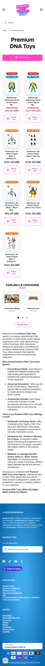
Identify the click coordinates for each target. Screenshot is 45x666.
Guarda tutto (22, 324)
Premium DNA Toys (11, 95)
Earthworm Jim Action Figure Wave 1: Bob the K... (33, 155)
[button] (41, 9)
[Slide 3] (27, 317)
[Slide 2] (22, 317)
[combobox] (22, 22)
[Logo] (22, 10)
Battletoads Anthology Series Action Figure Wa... (11, 101)
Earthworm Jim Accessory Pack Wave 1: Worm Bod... (12, 206)
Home (4, 30)
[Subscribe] (39, 549)
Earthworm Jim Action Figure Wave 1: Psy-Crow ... (33, 206)
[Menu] (4, 9)
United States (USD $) (14, 647)
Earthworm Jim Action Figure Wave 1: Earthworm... (11, 155)
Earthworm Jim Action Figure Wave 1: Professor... (11, 258)
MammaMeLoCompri (18, 662)
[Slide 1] (18, 317)
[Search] (4, 22)
